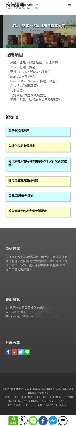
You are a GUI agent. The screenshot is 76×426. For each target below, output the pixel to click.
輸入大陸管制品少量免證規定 (27, 211)
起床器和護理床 (18, 130)
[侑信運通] (21, 5)
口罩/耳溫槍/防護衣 (21, 195)
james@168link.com (23, 316)
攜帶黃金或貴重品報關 (23, 180)
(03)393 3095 (18, 311)
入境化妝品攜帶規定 (21, 145)
